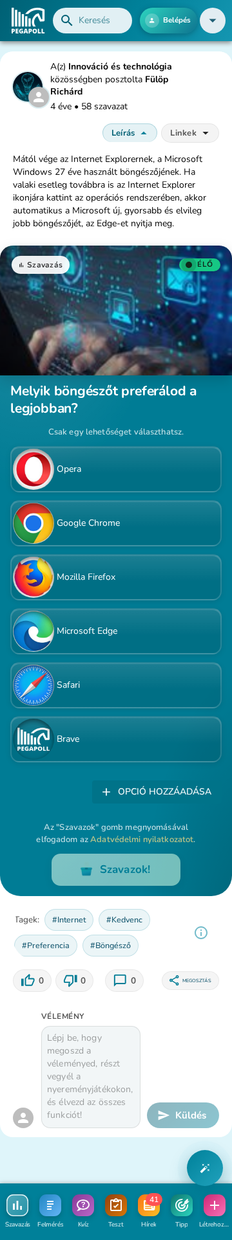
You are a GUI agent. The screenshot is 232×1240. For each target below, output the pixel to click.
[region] (201, 932)
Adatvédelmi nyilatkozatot (141, 839)
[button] (213, 20)
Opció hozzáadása (164, 792)
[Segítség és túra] (205, 1168)
